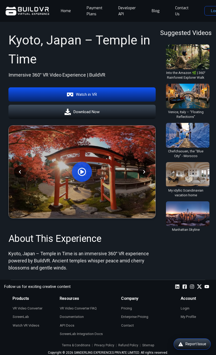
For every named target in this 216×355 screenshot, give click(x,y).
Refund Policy (128, 345)
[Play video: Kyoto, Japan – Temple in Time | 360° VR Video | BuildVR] (82, 172)
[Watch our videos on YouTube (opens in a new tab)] (206, 286)
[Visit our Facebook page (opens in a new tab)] (184, 286)
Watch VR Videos (26, 325)
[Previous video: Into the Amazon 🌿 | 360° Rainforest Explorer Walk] (20, 172)
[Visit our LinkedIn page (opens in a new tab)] (177, 286)
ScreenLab (21, 317)
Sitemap (148, 345)
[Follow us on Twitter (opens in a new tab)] (199, 286)
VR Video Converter (27, 308)
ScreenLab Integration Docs (81, 334)
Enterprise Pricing (134, 317)
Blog (155, 10)
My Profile (188, 317)
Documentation (72, 317)
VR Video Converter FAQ (78, 308)
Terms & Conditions (76, 345)
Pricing (126, 308)
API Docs (67, 325)
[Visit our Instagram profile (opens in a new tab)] (192, 286)
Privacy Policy (104, 345)
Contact (127, 325)
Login (185, 308)
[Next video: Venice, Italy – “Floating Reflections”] (144, 172)
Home (66, 10)
